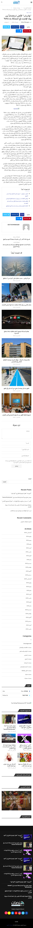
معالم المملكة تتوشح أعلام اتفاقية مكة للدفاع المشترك (16, 332)
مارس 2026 (28, 552)
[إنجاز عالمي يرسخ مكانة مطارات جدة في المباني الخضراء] (16, 293)
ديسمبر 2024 (28, 610)
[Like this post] (21, 27)
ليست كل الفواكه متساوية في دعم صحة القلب (20, 511)
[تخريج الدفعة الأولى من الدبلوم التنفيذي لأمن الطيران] (16, 403)
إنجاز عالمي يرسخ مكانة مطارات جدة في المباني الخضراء (16, 305)
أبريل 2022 (28, 625)
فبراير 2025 (28, 602)
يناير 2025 (29, 606)
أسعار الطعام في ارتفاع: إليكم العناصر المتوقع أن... (16, 799)
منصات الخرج (28, 659)
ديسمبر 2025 (28, 563)
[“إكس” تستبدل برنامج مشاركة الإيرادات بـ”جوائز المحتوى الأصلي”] (24, 738)
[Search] (2, 2)
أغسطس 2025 (27, 579)
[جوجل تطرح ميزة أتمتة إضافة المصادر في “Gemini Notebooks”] (9, 719)
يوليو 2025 (28, 583)
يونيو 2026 (28, 540)
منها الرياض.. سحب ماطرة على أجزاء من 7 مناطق (16, 278)
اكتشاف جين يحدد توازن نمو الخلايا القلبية (9, 765)
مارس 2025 (28, 598)
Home (16, 922)
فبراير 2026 (28, 556)
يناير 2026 (29, 559)
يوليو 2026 (28, 536)
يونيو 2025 (28, 586)
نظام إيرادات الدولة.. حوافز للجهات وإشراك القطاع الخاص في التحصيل (16, 361)
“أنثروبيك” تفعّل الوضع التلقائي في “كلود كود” (21, 493)
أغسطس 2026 (27, 532)
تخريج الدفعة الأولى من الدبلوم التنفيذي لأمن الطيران (16, 415)
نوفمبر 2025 (28, 567)
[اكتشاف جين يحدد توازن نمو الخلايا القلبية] (9, 757)
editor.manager (25, 22)
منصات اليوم (10, 925)
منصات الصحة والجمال (25, 667)
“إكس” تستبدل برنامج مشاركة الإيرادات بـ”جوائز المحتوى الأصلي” (16, 501)
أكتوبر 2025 (28, 571)
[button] (3, 800)
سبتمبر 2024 (28, 621)
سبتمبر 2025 (28, 575)
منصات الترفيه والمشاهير (25, 651)
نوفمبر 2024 (28, 613)
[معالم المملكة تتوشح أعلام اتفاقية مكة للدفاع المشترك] (16, 319)
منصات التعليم (27, 655)
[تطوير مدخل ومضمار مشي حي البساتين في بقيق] (16, 376)
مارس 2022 (28, 629)
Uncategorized (27, 643)
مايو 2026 (28, 544)
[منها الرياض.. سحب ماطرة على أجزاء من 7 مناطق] (16, 266)
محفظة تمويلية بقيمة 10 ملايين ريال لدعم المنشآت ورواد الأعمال (9, 746)
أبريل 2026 (28, 548)
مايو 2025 (28, 590)
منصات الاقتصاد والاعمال (25, 647)
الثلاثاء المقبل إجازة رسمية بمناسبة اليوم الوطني (17, 206)
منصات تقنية (28, 674)
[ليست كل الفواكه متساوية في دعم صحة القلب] (24, 757)
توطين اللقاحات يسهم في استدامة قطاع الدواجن (17, 198)
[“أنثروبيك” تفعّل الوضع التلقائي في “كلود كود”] (24, 719)
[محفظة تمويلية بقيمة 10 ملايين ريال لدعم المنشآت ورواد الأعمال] (9, 738)
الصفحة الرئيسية (27, 8)
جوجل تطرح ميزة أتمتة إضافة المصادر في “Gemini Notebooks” (16, 497)
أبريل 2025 (28, 594)
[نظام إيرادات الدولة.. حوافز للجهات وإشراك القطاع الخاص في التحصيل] (16, 348)
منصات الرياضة (27, 663)
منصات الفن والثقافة (26, 670)
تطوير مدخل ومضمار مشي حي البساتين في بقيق (16, 388)
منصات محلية (16, 8)
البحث (29, 479)
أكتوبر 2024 (28, 617)
